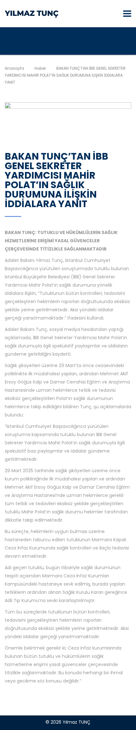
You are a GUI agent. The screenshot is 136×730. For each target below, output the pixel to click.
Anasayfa (14, 68)
